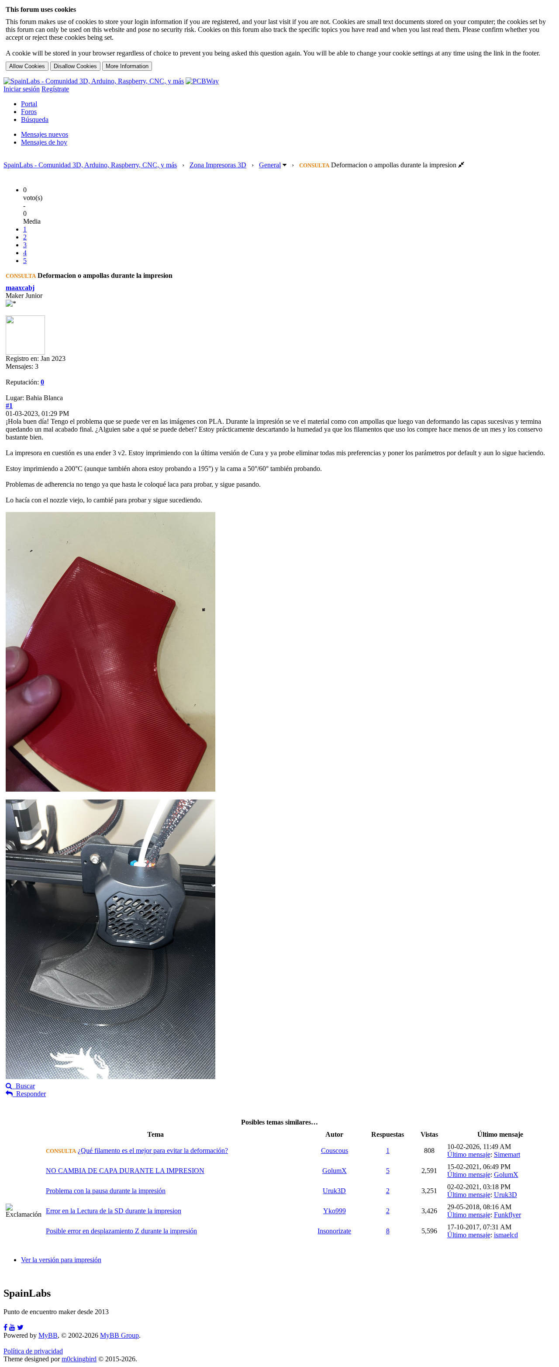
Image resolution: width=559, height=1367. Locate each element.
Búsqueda (34, 119)
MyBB (48, 1335)
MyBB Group (119, 1335)
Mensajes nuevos (44, 134)
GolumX (334, 1170)
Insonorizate (334, 1231)
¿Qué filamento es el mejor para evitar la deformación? (153, 1150)
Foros (29, 111)
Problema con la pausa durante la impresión (106, 1190)
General (270, 165)
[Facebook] (5, 1327)
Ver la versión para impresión (61, 1259)
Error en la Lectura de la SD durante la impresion (113, 1211)
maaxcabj (20, 287)
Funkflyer (507, 1214)
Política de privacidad (33, 1351)
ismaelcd (506, 1235)
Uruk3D (334, 1190)
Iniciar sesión (21, 89)
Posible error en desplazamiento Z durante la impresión (121, 1231)
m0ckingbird (79, 1359)
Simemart (507, 1154)
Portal (29, 103)
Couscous (334, 1150)
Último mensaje (468, 1154)
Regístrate (55, 89)
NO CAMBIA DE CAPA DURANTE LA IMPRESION (125, 1170)
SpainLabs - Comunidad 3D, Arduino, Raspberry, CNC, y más (90, 165)
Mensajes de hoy (44, 142)
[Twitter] (20, 1327)
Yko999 (334, 1211)
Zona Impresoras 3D (218, 165)
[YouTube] (12, 1327)
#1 (9, 405)
